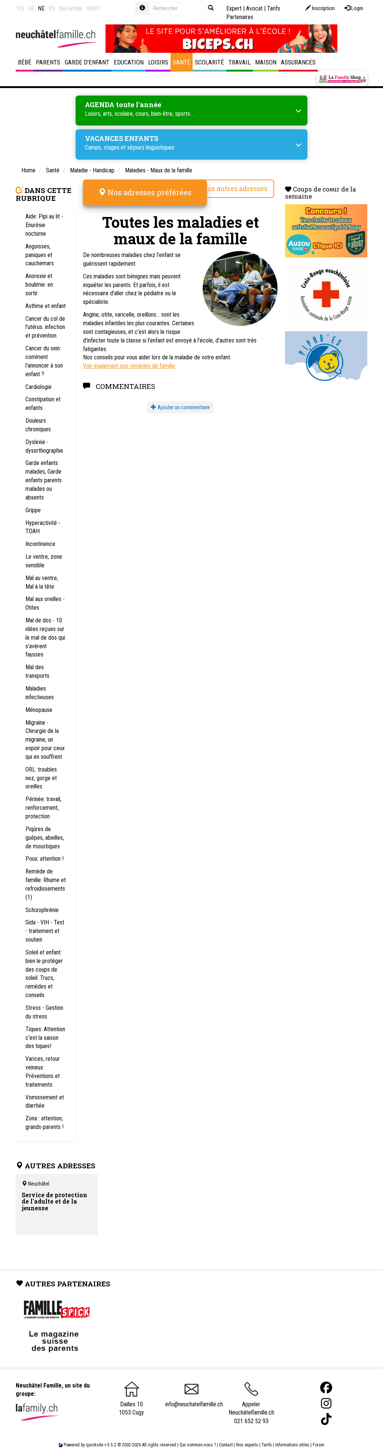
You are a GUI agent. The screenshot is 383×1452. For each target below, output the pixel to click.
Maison (265, 62)
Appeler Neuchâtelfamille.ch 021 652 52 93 (251, 1413)
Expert (234, 8)
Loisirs (158, 62)
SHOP (93, 8)
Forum (318, 1445)
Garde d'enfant (87, 62)
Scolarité (209, 62)
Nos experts (247, 1445)
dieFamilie (70, 8)
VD (20, 8)
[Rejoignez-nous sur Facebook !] (326, 1387)
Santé (181, 62)
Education (129, 62)
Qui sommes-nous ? (198, 1445)
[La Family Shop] (342, 78)
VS (51, 8)
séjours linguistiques (150, 147)
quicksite (94, 1445)
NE (41, 8)
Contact (226, 1445)
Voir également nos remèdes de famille (129, 365)
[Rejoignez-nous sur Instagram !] (326, 1403)
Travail (240, 62)
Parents (48, 62)
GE (31, 8)
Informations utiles (292, 1445)
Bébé (24, 62)
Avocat (254, 8)
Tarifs (266, 1445)
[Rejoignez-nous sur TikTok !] (326, 1419)
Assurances (298, 62)
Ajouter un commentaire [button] (183, 407)
